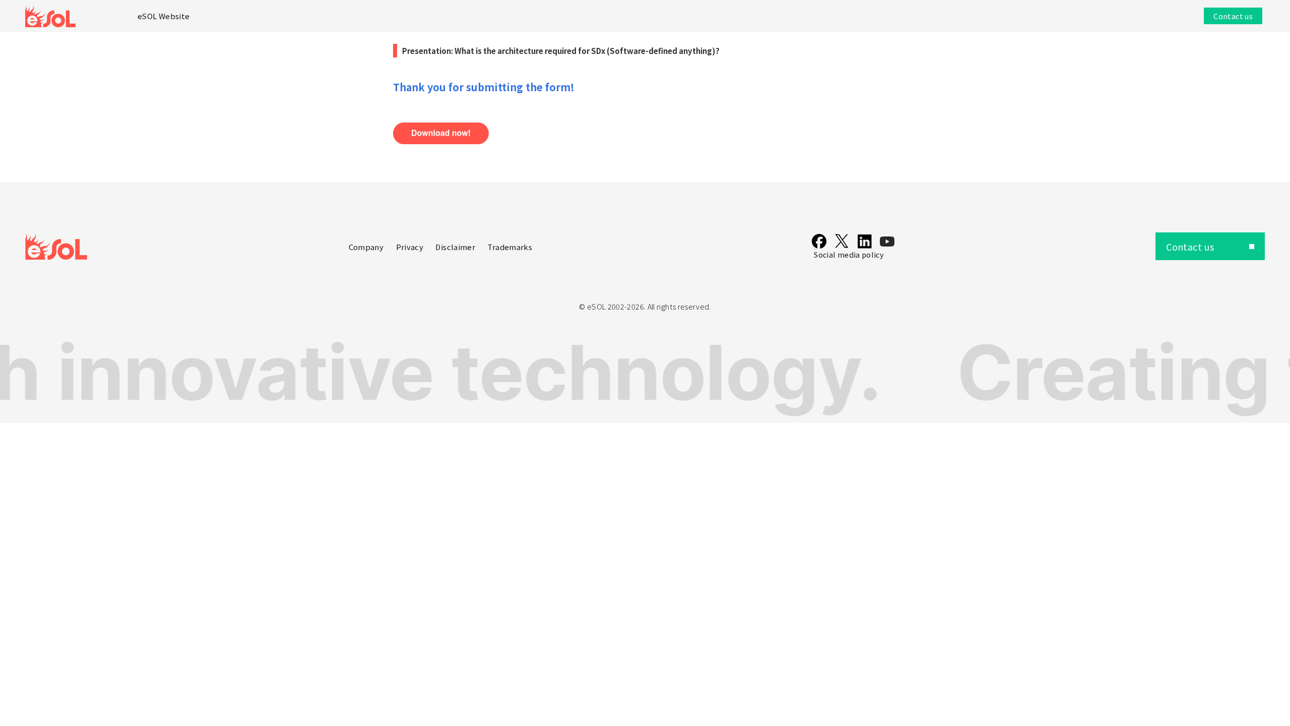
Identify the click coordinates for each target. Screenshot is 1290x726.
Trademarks (509, 246)
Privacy (410, 246)
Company (366, 246)
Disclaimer (455, 246)
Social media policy (849, 254)
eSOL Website (163, 16)
